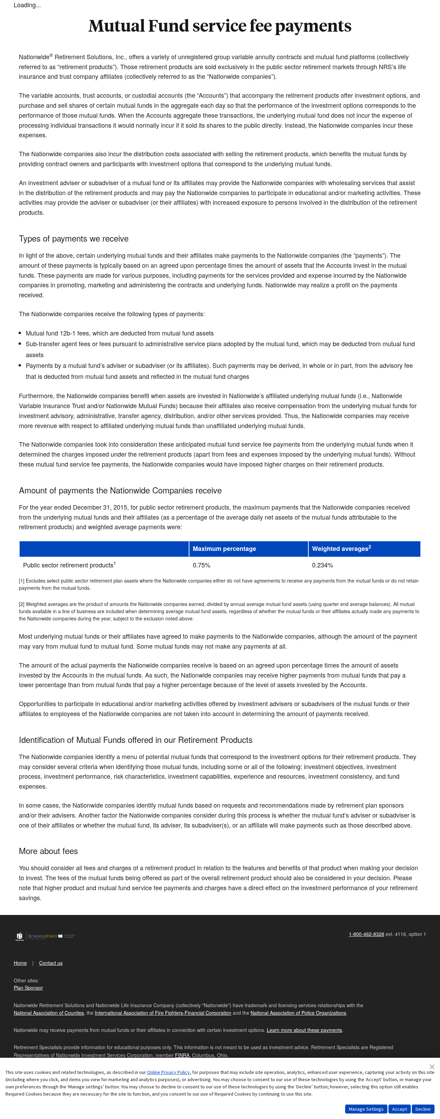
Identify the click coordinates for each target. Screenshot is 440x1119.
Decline (423, 1109)
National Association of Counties (49, 1012)
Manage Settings (366, 1109)
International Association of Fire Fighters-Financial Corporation (163, 1012)
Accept (399, 1109)
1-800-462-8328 (366, 933)
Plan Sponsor (28, 987)
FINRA (182, 1055)
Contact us (51, 962)
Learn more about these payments (304, 1029)
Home (20, 962)
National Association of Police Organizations (298, 1012)
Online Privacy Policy (168, 1072)
